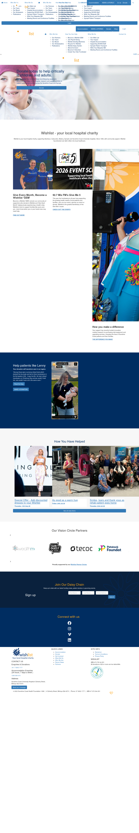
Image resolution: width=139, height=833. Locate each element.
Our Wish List (88, 6)
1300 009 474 (15, 675)
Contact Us (116, 3)
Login (69, 23)
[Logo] (21, 6)
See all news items (69, 511)
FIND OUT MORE (19, 215)
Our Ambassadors (51, 12)
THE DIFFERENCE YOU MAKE (102, 339)
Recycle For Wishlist (67, 12)
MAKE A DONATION (20, 389)
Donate (125, 3)
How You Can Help (65, 3)
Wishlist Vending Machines (69, 10)
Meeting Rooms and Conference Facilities (97, 16)
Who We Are (47, 3)
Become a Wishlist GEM (69, 6)
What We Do (85, 3)
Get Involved (59, 656)
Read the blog (18, 384)
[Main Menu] (1, 54)
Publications (49, 14)
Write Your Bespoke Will (91, 14)
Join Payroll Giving (67, 8)
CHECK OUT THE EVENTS (61, 209)
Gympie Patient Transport (92, 18)
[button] (69, 623)
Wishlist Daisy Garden (68, 14)
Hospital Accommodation (92, 10)
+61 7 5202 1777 (16, 667)
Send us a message (19, 687)
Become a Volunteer (67, 20)
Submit (111, 597)
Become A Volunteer (74, 50)
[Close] (138, 54)
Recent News (59, 662)
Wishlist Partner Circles (79, 564)
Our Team (49, 8)
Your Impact (88, 8)
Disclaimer (98, 652)
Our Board (49, 10)
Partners (58, 664)
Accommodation (82, 29)
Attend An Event (73, 48)
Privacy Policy (99, 656)
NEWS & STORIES (97, 29)
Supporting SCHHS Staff (92, 12)
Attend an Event (66, 18)
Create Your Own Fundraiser (70, 16)
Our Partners (50, 6)
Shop (116, 29)
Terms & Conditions (101, 654)
